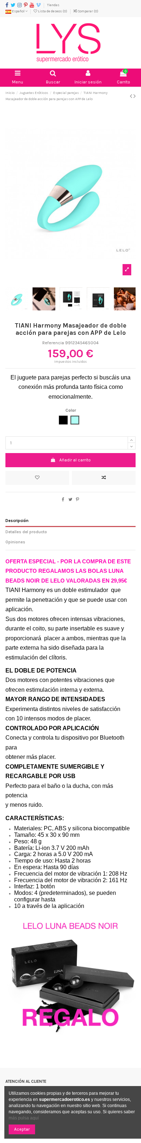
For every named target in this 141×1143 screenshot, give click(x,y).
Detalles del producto (26, 532)
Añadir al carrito (75, 459)
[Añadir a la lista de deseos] (37, 478)
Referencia (53, 342)
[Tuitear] (70, 499)
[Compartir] (63, 499)
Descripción (17, 520)
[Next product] (134, 96)
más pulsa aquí (24, 1118)
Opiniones (15, 542)
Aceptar (22, 1129)
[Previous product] (131, 96)
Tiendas (53, 5)
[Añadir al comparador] (104, 478)
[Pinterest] (77, 499)
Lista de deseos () (52, 11)
